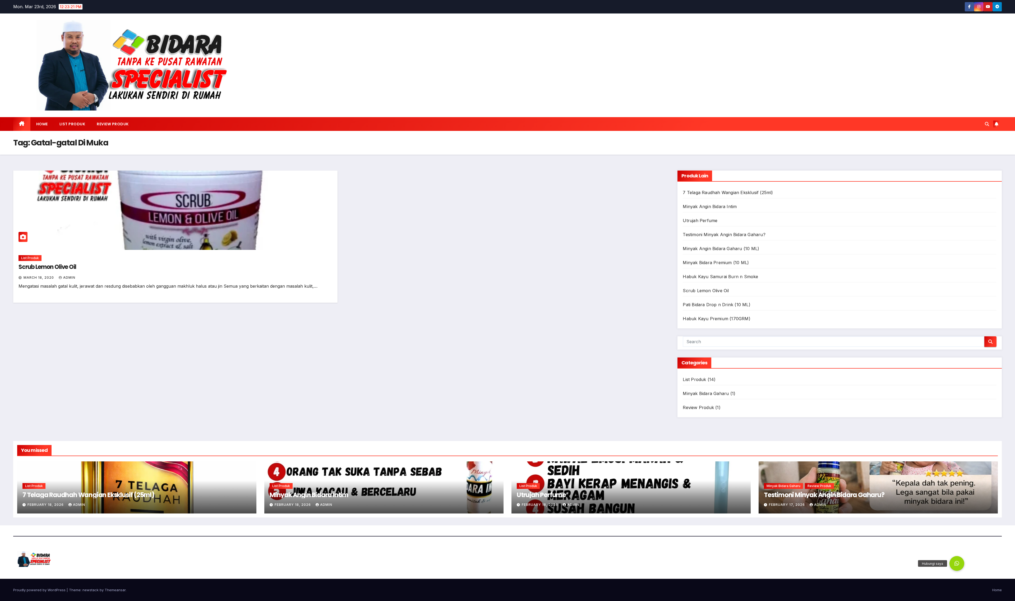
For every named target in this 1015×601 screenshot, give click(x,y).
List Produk (72, 124)
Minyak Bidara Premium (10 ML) (716, 262)
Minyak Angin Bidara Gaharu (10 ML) (721, 248)
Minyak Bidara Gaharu (706, 393)
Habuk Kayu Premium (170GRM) (716, 318)
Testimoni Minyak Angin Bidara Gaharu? (724, 234)
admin (69, 277)
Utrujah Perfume (700, 220)
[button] (987, 124)
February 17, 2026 (787, 505)
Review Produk (113, 124)
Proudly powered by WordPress (40, 590)
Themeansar (115, 590)
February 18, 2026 (46, 505)
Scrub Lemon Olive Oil (47, 267)
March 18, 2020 (39, 277)
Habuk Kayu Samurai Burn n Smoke (720, 276)
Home (42, 124)
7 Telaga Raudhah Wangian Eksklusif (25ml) (728, 192)
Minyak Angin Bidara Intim (710, 206)
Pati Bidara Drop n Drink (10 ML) (716, 304)
